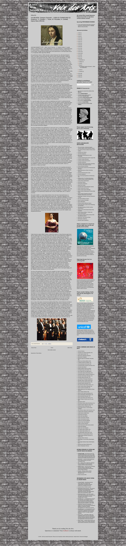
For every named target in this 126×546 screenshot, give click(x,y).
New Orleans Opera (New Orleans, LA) (85, 384)
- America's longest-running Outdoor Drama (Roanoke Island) (86, 148)
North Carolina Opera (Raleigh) (84, 189)
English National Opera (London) (84, 368)
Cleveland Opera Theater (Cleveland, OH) (86, 365)
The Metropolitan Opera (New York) (85, 432)
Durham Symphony (82, 174)
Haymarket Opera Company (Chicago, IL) (86, 374)
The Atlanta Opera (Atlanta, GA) (84, 429)
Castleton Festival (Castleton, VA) (84, 362)
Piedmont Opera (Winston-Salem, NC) (85, 404)
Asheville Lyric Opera (82, 152)
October (81, 61)
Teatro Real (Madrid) (82, 426)
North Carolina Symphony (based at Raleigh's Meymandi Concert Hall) (85, 194)
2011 (79, 58)
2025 (79, 34)
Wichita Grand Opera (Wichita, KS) (85, 444)
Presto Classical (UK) (82, 474)
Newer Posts (33, 347)
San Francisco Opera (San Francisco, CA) (86, 410)
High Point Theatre (81, 185)
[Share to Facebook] (49, 343)
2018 (79, 46)
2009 (79, 75)
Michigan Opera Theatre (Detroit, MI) (85, 380)
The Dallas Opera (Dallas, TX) (84, 430)
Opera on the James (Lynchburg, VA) (85, 393)
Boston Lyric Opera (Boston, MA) (84, 361)
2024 (79, 36)
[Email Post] (43, 343)
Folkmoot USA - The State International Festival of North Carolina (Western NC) (86, 179)
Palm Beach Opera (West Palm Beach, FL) (86, 403)
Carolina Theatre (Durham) (83, 159)
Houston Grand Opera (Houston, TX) (85, 375)
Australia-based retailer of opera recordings (84, 96)
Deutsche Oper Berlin (82, 367)
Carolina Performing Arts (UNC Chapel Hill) (86, 157)
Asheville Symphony (82, 153)
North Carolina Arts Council (83, 188)
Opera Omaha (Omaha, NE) (83, 391)
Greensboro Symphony (82, 183)
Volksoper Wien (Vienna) (83, 437)
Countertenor (85, 97)
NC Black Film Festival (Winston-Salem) (86, 186)
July (80, 63)
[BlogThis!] (46, 343)
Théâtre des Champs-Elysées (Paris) (85, 433)
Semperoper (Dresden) (82, 414)
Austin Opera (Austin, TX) (83, 354)
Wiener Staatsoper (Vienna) (83, 445)
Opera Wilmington (81, 201)
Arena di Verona (81, 351)
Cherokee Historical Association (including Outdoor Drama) (86, 164)
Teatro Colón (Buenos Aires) (83, 419)
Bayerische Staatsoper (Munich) (84, 355)
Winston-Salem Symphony (83, 220)
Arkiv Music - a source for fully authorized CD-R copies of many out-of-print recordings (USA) (86, 460)
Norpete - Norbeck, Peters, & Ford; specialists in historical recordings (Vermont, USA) (85, 472)
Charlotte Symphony (82, 162)
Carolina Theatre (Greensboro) (84, 160)
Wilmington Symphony (82, 218)
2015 (79, 51)
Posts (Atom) (38, 353)
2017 (79, 48)
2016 (79, 49)
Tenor (83, 93)
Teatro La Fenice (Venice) (83, 423)
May (80, 65)
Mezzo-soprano (84, 99)
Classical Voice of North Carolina (84, 487)
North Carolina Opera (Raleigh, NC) (85, 386)
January (81, 71)
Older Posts (70, 347)
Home (52, 347)
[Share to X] (47, 343)
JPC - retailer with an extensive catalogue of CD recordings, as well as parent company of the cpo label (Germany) (86, 463)
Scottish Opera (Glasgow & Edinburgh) (85, 411)
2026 (79, 32)
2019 (79, 44)
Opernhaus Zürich (81, 401)
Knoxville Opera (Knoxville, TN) (84, 377)
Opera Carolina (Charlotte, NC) (84, 387)
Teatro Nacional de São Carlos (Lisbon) (86, 424)
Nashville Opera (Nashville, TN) (84, 383)
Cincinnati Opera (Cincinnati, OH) (84, 364)
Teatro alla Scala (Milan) (83, 416)
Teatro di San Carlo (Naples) (83, 422)
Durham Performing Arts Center (84, 172)
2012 (79, 56)
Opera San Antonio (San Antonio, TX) (85, 397)
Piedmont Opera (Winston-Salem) (84, 203)
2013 (79, 55)
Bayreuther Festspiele (82, 357)
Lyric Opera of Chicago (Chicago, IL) (85, 378)
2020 (79, 43)
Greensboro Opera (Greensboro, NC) (85, 372)
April (80, 69)
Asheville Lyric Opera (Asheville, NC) (85, 352)
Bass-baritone (84, 100)
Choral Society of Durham (83, 166)
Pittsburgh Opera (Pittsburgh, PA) (84, 406)
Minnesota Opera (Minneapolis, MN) (85, 381)
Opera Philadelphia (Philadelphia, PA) (85, 394)
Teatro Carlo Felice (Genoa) (83, 417)
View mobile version (52, 349)
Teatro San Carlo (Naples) (83, 427)
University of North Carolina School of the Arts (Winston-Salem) (86, 215)
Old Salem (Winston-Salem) (83, 198)
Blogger (86, 536)
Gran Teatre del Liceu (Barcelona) (84, 371)
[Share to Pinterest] (50, 343)
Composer (83, 102)
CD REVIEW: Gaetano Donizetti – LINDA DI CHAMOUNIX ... (87, 67)
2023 (79, 38)
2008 (79, 76)
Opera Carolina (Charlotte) (83, 200)
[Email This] (45, 343)
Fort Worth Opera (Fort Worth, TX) (84, 369)
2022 (79, 39)
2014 (79, 53)
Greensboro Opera (81, 182)
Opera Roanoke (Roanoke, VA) (84, 396)
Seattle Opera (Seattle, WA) (83, 413)
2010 (79, 73)
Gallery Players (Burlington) (83, 180)
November (81, 59)
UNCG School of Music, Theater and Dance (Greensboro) (85, 213)
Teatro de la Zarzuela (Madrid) (84, 420)
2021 (79, 41)
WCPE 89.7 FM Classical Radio (84, 217)
